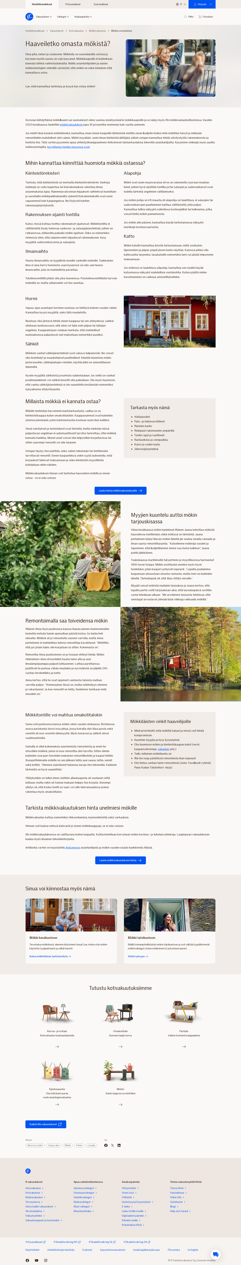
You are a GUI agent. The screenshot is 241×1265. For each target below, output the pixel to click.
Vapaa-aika (53, 1145)
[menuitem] (215, 1254)
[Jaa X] (112, 1145)
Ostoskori (208, 16)
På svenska (174, 1249)
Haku (190, 16)
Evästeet (87, 1249)
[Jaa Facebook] (106, 1145)
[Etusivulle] (29, 17)
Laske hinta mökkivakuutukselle (118, 490)
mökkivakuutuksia (71, 124)
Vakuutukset (42, 16)
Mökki (68, 1145)
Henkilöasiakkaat (42, 4)
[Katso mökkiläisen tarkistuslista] (71, 915)
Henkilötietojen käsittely (60, 1249)
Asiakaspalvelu (81, 16)
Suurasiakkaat (101, 4)
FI (181, 4)
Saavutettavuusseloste (112, 1249)
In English (193, 1249)
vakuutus (163, 749)
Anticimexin (73, 847)
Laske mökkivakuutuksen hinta (118, 860)
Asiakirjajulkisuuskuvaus (146, 1249)
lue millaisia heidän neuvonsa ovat (68, 147)
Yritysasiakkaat (73, 4)
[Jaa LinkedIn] (119, 1145)
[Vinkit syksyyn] (169, 915)
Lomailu (91, 1145)
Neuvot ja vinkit (35, 1145)
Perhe (79, 1145)
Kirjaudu (202, 4)
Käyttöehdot (32, 1249)
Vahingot (61, 16)
